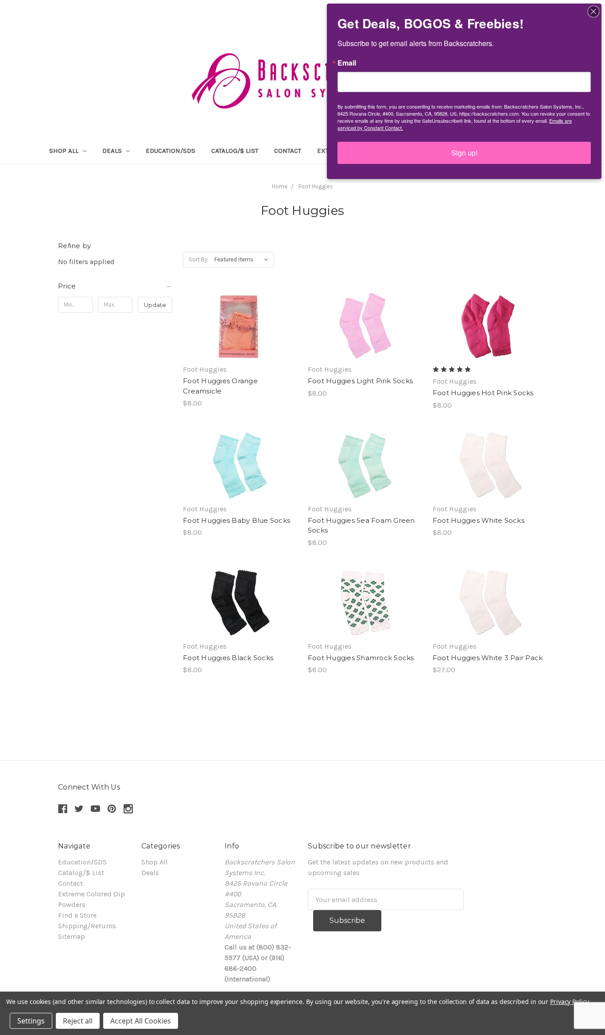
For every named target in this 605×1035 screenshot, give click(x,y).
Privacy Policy (569, 1001)
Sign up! (464, 153)
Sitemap (71, 936)
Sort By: (199, 259)
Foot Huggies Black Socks (228, 658)
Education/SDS (170, 151)
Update (155, 304)
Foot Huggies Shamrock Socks (361, 658)
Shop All (64, 151)
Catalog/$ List (234, 151)
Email (346, 62)
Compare (237, 325)
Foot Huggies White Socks (478, 520)
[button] (115, 286)
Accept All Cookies (140, 1021)
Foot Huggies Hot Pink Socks (483, 393)
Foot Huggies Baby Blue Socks (236, 520)
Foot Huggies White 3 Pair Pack (488, 658)
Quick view (240, 307)
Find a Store (77, 915)
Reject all (78, 1021)
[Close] (593, 11)
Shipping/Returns (87, 926)
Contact (287, 151)
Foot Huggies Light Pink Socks (360, 381)
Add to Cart (239, 343)
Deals (113, 151)
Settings (31, 1021)
